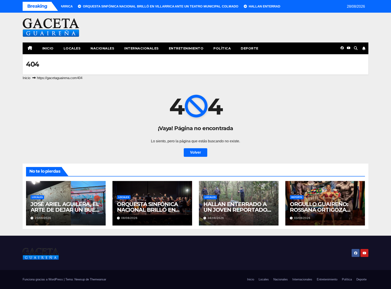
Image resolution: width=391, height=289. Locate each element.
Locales (72, 48)
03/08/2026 (302, 218)
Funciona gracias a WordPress (43, 279)
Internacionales (141, 48)
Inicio (48, 48)
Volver (195, 152)
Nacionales (102, 48)
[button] (356, 48)
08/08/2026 (129, 218)
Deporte (249, 48)
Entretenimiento (186, 48)
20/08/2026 (43, 218)
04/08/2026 (216, 218)
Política (222, 48)
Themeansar (98, 279)
